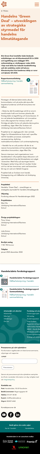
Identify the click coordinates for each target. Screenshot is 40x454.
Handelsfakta (29, 428)
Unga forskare (31, 321)
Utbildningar (8, 319)
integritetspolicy (9, 379)
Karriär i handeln (10, 428)
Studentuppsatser (33, 319)
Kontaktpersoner (7, 407)
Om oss (6, 321)
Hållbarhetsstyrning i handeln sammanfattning (12, 82)
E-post (4, 356)
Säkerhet (7, 316)
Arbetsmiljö (8, 313)
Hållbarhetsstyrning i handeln (22, 281)
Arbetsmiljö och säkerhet (12, 311)
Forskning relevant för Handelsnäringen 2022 (18, 196)
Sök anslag (30, 316)
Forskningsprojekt (33, 313)
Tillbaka (5, 11)
